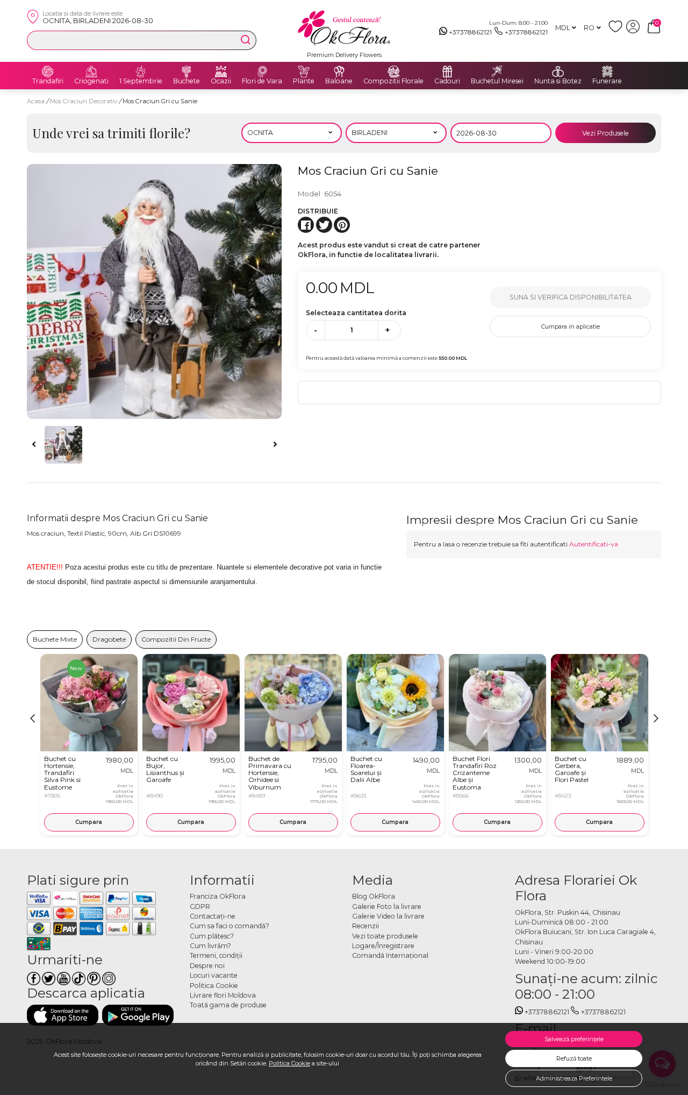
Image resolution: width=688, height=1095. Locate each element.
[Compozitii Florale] (393, 71)
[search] (245, 40)
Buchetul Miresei (497, 81)
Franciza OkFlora (218, 896)
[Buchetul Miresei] (497, 71)
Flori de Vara (262, 81)
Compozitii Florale (393, 81)
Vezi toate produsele (385, 936)
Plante (303, 81)
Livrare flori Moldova (223, 995)
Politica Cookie (289, 1063)
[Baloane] (339, 71)
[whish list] (617, 31)
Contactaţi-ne (212, 916)
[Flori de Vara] (262, 71)
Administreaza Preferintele (574, 1078)
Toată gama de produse (228, 1005)
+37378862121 (470, 32)
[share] (306, 225)
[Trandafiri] (48, 71)
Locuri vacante (214, 975)
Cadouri (447, 81)
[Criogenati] (91, 71)
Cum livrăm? (210, 946)
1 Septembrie (140, 81)
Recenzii (365, 926)
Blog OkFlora (373, 896)
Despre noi (207, 966)
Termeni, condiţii (216, 955)
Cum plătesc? (212, 936)
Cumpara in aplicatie (570, 326)
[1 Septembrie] (141, 71)
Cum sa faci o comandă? (229, 926)
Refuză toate (574, 1058)
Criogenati (91, 81)
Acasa (36, 101)
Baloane (339, 81)
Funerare (607, 81)
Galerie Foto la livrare (386, 906)
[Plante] (304, 71)
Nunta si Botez (558, 81)
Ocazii (221, 81)
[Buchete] (186, 71)
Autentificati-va (593, 544)
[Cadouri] (447, 71)
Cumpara (88, 822)
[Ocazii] (221, 71)
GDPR (200, 906)
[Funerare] (607, 71)
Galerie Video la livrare (388, 916)
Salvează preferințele (574, 1039)
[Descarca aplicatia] (62, 1015)
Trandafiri (47, 81)
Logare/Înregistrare (383, 946)
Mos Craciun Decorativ (84, 101)
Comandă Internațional (390, 955)
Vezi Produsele (605, 133)
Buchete (186, 81)
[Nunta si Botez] (558, 71)
